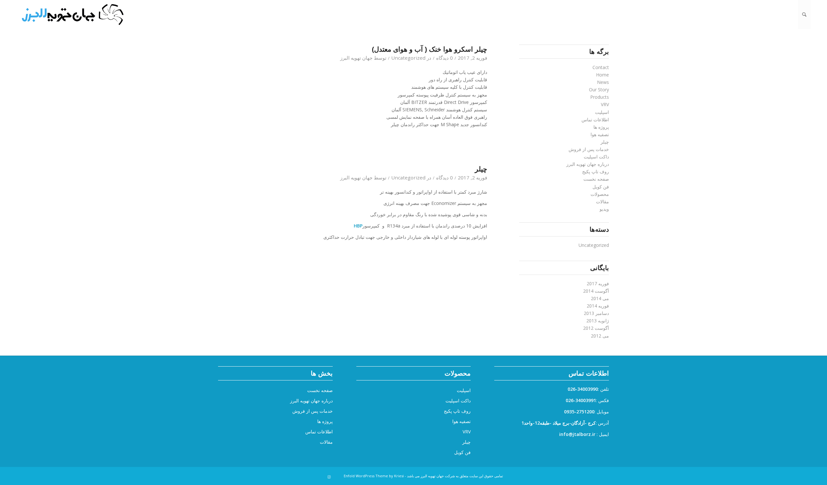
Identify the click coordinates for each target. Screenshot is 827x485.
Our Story (599, 89)
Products (599, 97)
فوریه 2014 (598, 306)
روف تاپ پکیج (595, 171)
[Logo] (72, 14)
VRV (605, 104)
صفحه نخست (596, 179)
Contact (600, 67)
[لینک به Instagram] (329, 477)
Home (602, 75)
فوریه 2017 (598, 283)
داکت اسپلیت (596, 157)
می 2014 (600, 298)
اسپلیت (602, 112)
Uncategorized (408, 58)
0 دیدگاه (444, 58)
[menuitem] (804, 14)
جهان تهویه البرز (356, 58)
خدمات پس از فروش (589, 149)
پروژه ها (601, 127)
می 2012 (600, 336)
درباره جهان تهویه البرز (587, 164)
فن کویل (600, 187)
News (603, 82)
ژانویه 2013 (597, 321)
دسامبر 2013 (596, 313)
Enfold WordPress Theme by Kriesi (374, 475)
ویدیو (604, 209)
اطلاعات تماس (595, 119)
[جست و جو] (804, 14)
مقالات (602, 201)
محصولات (600, 194)
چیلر (481, 169)
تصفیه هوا (600, 134)
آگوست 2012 (596, 328)
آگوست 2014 (596, 291)
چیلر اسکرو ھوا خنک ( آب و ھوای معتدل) (429, 49)
